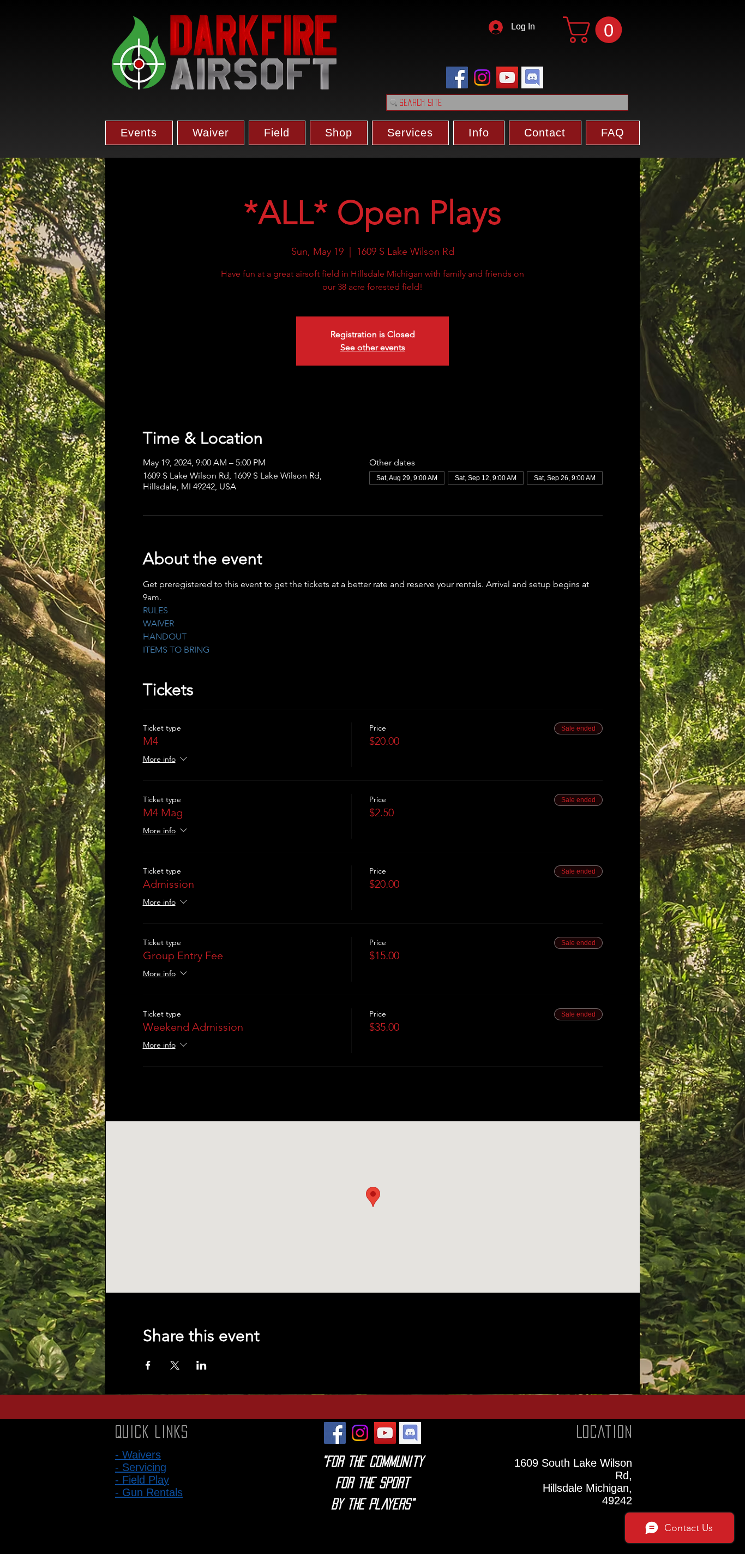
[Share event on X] (175, 1365)
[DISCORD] (532, 77)
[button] (595, 29)
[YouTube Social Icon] (507, 77)
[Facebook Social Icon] (457, 77)
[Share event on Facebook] (148, 1365)
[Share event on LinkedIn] (201, 1365)
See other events (372, 347)
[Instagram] (482, 77)
